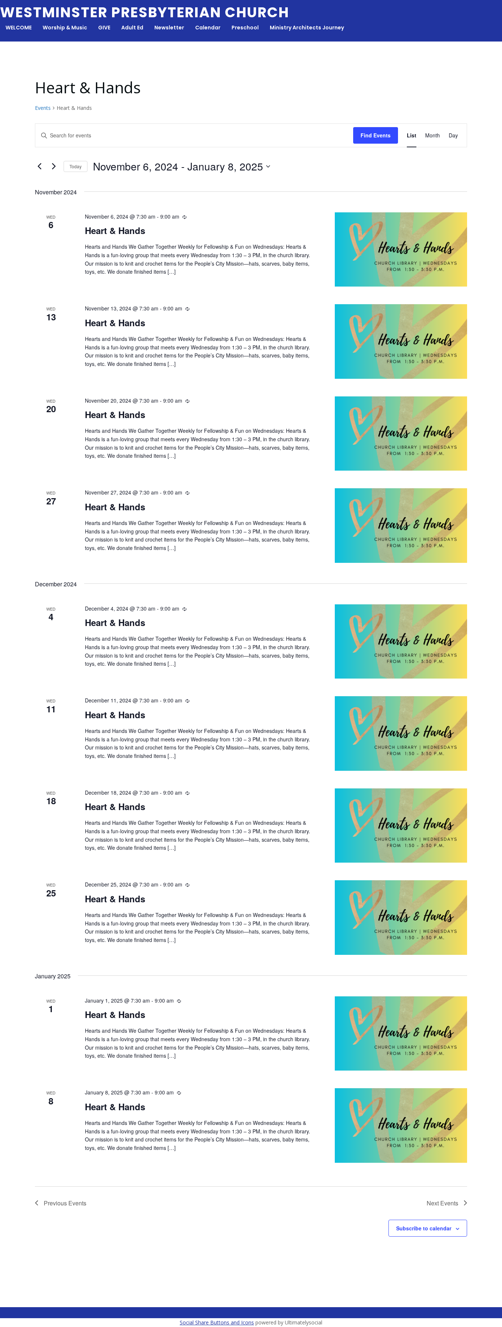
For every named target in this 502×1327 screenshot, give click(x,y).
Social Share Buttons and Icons (217, 1322)
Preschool (245, 27)
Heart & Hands (115, 230)
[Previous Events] (39, 166)
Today (75, 166)
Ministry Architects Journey (307, 27)
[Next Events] (53, 166)
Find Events (376, 135)
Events (43, 107)
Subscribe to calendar (423, 1228)
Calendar (207, 27)
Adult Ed (132, 27)
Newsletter (169, 27)
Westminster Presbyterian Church (144, 12)
